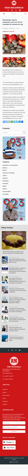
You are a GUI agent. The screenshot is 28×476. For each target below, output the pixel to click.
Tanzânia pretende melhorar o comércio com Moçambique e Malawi (16, 339)
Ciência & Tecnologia (8, 173)
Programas (5, 401)
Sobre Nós (5, 389)
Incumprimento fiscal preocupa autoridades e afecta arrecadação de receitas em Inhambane (17, 310)
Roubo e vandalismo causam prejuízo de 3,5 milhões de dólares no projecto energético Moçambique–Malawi (17, 300)
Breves (5, 170)
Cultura (5, 175)
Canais (4, 398)
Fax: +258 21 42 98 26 (8, 379)
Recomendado (7, 191)
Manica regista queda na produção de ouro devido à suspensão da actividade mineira (13, 252)
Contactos (5, 404)
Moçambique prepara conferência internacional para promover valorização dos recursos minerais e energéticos (17, 271)
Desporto (5, 178)
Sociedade (6, 194)
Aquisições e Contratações (10, 165)
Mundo (4, 186)
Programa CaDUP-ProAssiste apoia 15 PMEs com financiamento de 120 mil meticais (17, 319)
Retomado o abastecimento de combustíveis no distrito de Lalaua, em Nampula (17, 290)
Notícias (5, 168)
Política (5, 189)
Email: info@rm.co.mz (7, 373)
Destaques (6, 181)
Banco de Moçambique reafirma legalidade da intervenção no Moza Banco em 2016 (17, 261)
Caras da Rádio (6, 395)
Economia (11, 31)
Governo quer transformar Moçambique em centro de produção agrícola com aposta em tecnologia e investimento (17, 281)
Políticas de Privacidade (14, 461)
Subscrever (14, 431)
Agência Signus (15, 462)
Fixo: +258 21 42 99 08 (8, 376)
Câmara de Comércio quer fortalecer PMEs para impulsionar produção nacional (17, 329)
